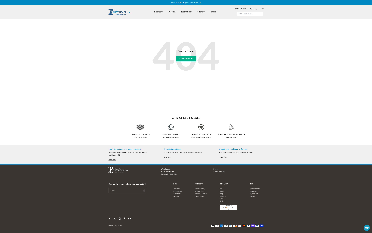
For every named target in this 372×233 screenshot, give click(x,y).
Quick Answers (255, 188)
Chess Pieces (177, 191)
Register (252, 196)
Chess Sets (176, 188)
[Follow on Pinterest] (124, 218)
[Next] (263, 2)
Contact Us (253, 191)
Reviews (222, 201)
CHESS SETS (158, 12)
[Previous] (108, 2)
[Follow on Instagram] (119, 218)
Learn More (112, 159)
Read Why (167, 157)
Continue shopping (186, 58)
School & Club (199, 191)
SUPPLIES (171, 12)
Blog (221, 194)
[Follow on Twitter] (114, 218)
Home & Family (200, 188)
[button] (367, 228)
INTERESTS (201, 12)
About (222, 191)
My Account (254, 194)
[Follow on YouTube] (129, 218)
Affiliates (223, 196)
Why (221, 188)
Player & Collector (201, 194)
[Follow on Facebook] (109, 218)
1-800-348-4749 (240, 9)
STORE (213, 12)
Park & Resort (199, 196)
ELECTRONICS (186, 12)
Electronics (177, 194)
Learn (221, 198)
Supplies (176, 196)
